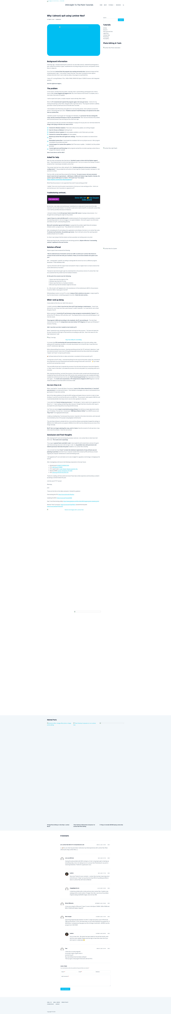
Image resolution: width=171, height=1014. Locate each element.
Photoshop (106, 37)
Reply (109, 844)
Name (63, 971)
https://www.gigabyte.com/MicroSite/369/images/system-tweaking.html (81, 501)
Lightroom (106, 33)
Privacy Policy (65, 1002)
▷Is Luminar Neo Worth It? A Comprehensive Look (72, 844)
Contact (58, 1004)
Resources (118, 5)
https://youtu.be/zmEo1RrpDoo (66, 494)
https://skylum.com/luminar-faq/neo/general (59, 179)
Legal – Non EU (56, 1002)
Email (80, 971)
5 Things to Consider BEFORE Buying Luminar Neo (111, 825)
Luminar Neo (58, 19)
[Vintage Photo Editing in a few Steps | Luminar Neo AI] (59, 772)
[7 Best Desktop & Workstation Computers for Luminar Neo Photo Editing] (85, 772)
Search (104, 17)
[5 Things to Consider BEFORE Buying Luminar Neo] (112, 772)
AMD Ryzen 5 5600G (57, 467)
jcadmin (72, 873)
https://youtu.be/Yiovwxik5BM (64, 498)
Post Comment (65, 989)
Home (101, 5)
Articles (105, 28)
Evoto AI (105, 30)
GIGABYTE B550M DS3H (63, 465)
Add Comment (65, 976)
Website (98, 971)
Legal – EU (49, 1002)
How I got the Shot (108, 31)
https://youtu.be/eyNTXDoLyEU (55, 506)
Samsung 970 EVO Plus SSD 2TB (60, 472)
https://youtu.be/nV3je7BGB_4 (68, 504)
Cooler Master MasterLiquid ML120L (68, 469)
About (105, 5)
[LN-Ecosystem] (113, 298)
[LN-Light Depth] (113, 197)
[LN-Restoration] (113, 97)
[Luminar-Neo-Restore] (73, 559)
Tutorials (110, 5)
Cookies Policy (50, 1004)
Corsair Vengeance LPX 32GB (65, 470)
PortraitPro (106, 38)
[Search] (123, 5)
